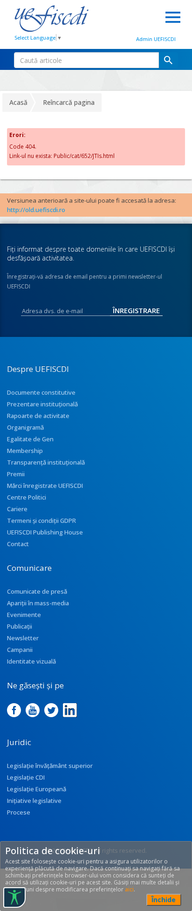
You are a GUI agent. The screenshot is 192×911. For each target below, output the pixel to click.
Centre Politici (26, 497)
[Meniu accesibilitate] (14, 897)
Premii (16, 474)
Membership (25, 450)
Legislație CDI (26, 777)
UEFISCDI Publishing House (45, 532)
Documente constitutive (41, 392)
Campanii (20, 649)
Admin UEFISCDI (156, 38)
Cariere (17, 509)
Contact (18, 544)
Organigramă (25, 427)
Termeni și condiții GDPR (41, 520)
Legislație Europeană (36, 789)
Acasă (18, 102)
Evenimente (24, 614)
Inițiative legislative (34, 800)
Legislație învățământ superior (50, 765)
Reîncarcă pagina (69, 102)
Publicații (19, 626)
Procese (18, 812)
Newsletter (23, 638)
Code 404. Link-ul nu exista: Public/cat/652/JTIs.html (62, 151)
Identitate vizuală (31, 661)
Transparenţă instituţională (46, 462)
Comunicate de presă (37, 591)
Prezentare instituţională (42, 404)
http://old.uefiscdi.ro (36, 209)
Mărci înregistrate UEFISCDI (45, 485)
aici (129, 889)
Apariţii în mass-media (38, 603)
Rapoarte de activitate (38, 415)
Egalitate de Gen (30, 439)
